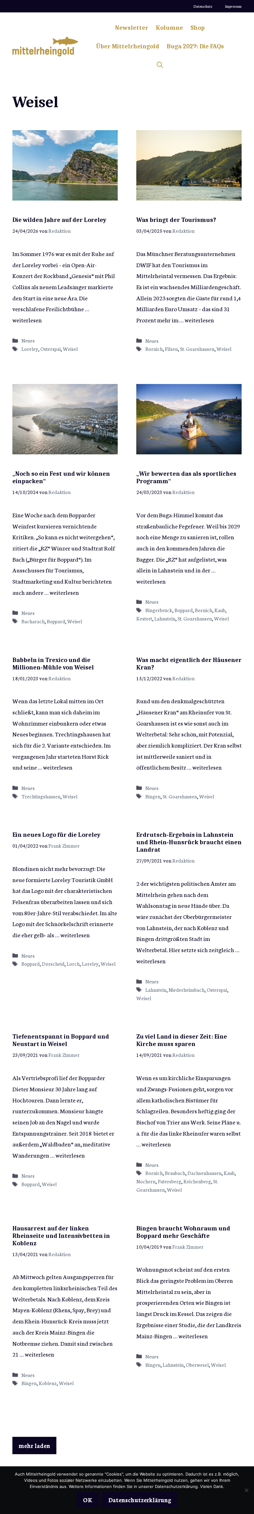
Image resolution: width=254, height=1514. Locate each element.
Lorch (73, 963)
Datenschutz (202, 6)
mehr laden (34, 1445)
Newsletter (131, 27)
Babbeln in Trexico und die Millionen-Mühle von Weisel (53, 663)
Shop (197, 27)
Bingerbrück (158, 610)
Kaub (219, 610)
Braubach (175, 1172)
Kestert (144, 618)
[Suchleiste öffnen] (160, 65)
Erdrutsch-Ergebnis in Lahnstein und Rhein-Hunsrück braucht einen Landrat (189, 842)
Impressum (233, 6)
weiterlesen (27, 320)
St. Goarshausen (197, 348)
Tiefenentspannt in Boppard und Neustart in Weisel (60, 1040)
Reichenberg (197, 1181)
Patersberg (169, 1181)
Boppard (56, 621)
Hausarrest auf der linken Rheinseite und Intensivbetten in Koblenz (61, 1236)
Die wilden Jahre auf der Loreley (59, 219)
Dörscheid (53, 963)
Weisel (70, 348)
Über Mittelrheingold (127, 46)
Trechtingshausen (40, 796)
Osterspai (50, 348)
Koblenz (48, 1382)
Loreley (29, 348)
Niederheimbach (186, 989)
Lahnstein (164, 618)
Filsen (171, 348)
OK (87, 1499)
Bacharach (33, 621)
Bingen (152, 796)
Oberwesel (197, 1364)
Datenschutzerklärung (139, 1499)
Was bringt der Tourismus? (176, 219)
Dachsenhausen (204, 1172)
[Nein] (246, 1490)
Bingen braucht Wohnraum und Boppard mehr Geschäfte (183, 1232)
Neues (28, 340)
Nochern (145, 1181)
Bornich (154, 348)
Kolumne (169, 27)
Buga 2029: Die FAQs (195, 46)
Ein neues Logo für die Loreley (56, 834)
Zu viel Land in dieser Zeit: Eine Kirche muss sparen (181, 1040)
